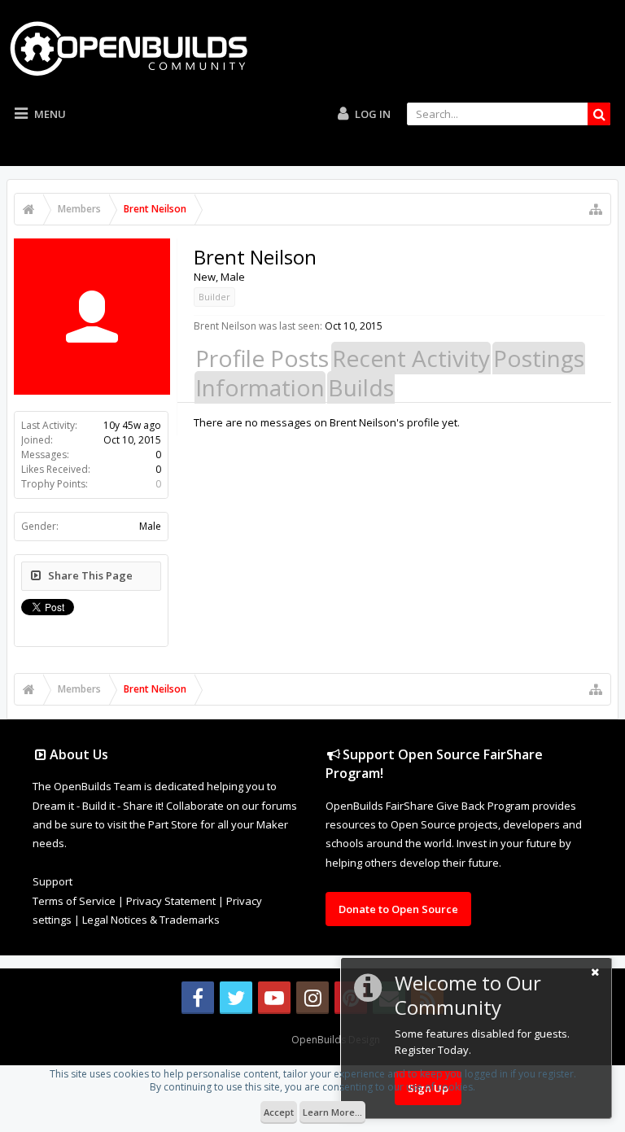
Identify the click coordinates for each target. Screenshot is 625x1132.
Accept (279, 1112)
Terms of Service (74, 901)
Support (52, 881)
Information (260, 387)
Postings (538, 358)
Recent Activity (411, 358)
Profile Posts (262, 358)
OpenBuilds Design (335, 1040)
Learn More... (332, 1112)
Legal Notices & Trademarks (151, 919)
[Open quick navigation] (595, 209)
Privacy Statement (171, 901)
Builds (361, 387)
